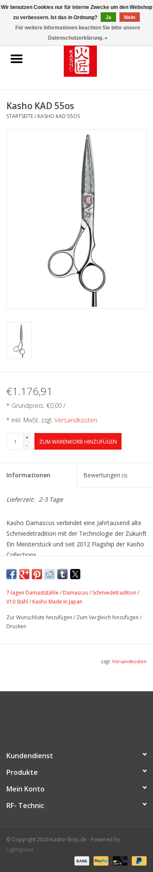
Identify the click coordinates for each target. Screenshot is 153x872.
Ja (108, 17)
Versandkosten (75, 420)
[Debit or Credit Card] (119, 860)
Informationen (28, 475)
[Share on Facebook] (11, 574)
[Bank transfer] (81, 860)
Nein (129, 17)
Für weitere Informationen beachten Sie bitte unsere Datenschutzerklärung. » (77, 33)
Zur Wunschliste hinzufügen (40, 617)
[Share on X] (75, 574)
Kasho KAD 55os (58, 116)
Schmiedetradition (114, 592)
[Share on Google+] (24, 574)
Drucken (16, 626)
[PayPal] (100, 860)
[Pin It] (37, 574)
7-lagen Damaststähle (32, 592)
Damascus (75, 592)
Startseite (19, 116)
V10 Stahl (17, 601)
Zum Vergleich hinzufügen (108, 617)
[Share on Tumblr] (62, 574)
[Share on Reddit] (50, 574)
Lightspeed (19, 849)
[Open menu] (16, 58)
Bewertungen (105, 475)
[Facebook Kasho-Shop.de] (76, 717)
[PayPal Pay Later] (138, 860)
